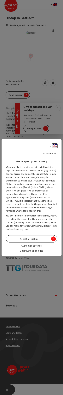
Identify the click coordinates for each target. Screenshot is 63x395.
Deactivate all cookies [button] (31, 250)
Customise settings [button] (31, 245)
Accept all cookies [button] (29, 238)
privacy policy (49, 152)
